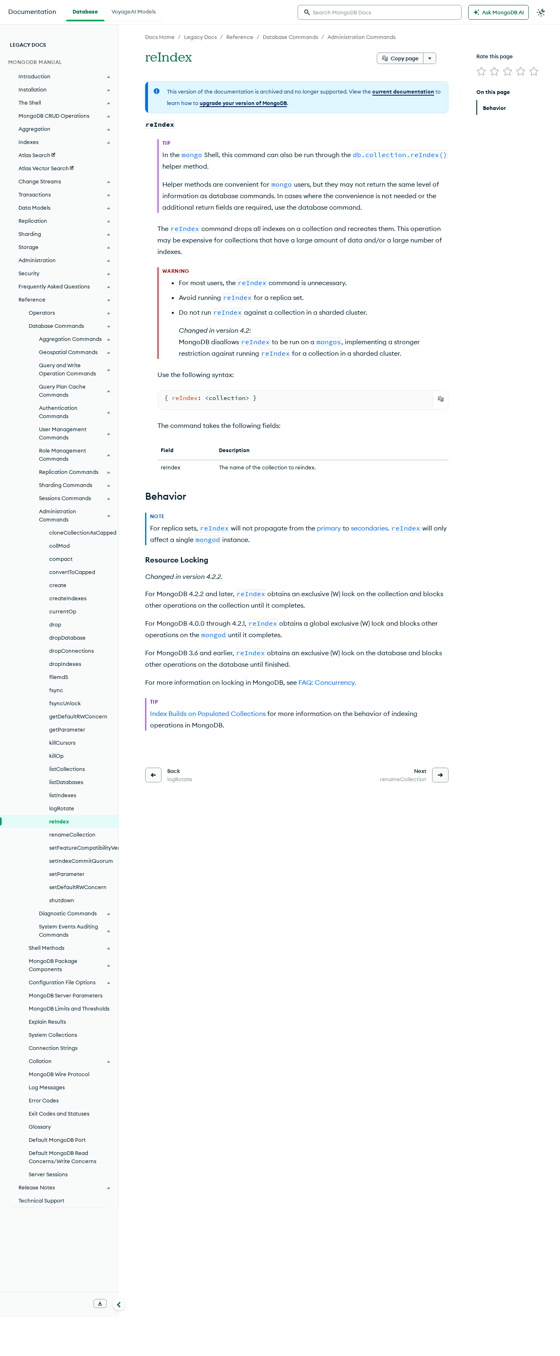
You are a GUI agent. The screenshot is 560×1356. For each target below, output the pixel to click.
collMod (59, 545)
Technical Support (41, 1200)
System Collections (53, 1034)
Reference (239, 37)
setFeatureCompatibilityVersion (83, 847)
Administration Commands (362, 37)
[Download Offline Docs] (100, 1303)
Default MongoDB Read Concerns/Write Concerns (62, 1157)
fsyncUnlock (65, 703)
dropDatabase (67, 637)
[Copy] (440, 399)
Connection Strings (53, 1048)
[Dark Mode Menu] (541, 12)
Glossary (40, 1126)
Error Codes (44, 1100)
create (57, 585)
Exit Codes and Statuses (59, 1113)
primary (329, 528)
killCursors (62, 742)
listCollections (67, 769)
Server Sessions (48, 1174)
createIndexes (68, 598)
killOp (56, 755)
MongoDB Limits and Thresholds (69, 1008)
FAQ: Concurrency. (327, 682)
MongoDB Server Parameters (65, 995)
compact (61, 559)
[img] (481, 71)
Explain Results (47, 1021)
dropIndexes (65, 664)
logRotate (61, 808)
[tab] (85, 10)
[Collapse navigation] (118, 1303)
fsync (56, 690)
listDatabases (66, 782)
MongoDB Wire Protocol (59, 1074)
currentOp (62, 611)
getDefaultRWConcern (78, 716)
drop (55, 624)
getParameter (67, 729)
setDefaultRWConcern (78, 887)
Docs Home (160, 37)
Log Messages (47, 1087)
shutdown (61, 900)
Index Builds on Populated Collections (208, 713)
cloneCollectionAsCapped (82, 532)
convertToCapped (72, 572)
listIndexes (62, 795)
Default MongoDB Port (57, 1139)
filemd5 (58, 677)
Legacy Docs (200, 37)
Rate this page (494, 56)
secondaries (369, 528)
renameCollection (72, 834)
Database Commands (290, 37)
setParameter (66, 874)
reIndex (59, 821)
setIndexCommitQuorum (81, 861)
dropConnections (71, 650)
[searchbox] (380, 12)
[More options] (429, 58)
